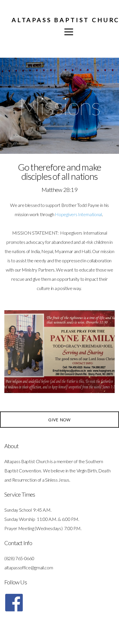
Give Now (59, 419)
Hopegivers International (78, 214)
